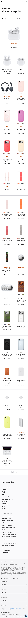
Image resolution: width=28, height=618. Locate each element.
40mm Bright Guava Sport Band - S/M (21, 188)
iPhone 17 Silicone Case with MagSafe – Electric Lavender (21, 130)
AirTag (21, 268)
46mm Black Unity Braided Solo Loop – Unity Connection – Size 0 (7, 270)
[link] (25, 615)
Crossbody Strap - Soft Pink (7, 188)
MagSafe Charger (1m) (7, 406)
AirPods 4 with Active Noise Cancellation (7, 70)
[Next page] (19, 472)
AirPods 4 (21, 69)
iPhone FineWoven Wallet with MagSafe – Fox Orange (7, 382)
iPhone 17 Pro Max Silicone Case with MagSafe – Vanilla (21, 160)
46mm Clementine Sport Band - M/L (21, 215)
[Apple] (1, 578)
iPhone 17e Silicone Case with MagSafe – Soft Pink (21, 100)
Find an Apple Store (13, 608)
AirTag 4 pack (7, 298)
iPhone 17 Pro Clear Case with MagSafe (21, 327)
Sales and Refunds (12, 616)
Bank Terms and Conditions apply (7, 570)
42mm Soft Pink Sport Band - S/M (7, 215)
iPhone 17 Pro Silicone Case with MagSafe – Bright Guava (7, 160)
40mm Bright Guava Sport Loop (7, 241)
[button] (19, 1)
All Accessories (7, 578)
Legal (18, 616)
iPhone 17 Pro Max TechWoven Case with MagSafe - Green (7, 328)
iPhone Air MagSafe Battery (21, 381)
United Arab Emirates (5, 612)
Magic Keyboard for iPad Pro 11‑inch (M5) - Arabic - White (7, 462)
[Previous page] (9, 472)
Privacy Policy (4, 616)
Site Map (22, 616)
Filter (3, 18)
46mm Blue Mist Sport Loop (21, 241)
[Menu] (26, 1)
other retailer (20, 608)
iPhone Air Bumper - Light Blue (21, 355)
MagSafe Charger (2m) (21, 406)
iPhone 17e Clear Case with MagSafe (7, 129)
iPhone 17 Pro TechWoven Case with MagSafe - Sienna (21, 300)
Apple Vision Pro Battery (21, 435)
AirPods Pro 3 (14, 45)
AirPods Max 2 (7, 98)
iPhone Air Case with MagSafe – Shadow (7, 355)
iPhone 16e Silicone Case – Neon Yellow (7, 435)
